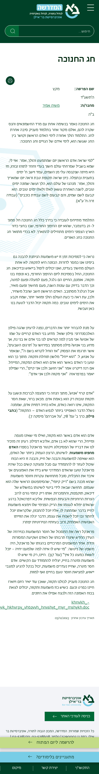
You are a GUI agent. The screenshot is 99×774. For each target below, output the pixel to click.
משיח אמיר (51, 106)
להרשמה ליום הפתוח (55, 742)
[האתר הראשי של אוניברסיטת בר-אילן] (78, 705)
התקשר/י (82, 768)
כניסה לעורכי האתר (75, 716)
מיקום (16, 768)
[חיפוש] (12, 30)
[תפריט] (90, 9)
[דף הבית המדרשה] (42, 13)
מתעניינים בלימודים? (55, 757)
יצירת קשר (49, 768)
